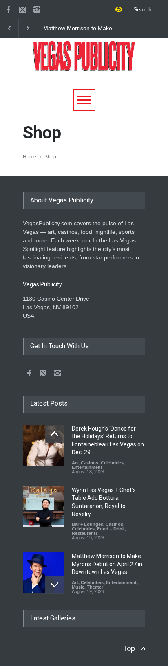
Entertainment (87, 467)
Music (78, 587)
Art (75, 462)
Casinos (89, 462)
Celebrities (112, 462)
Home (29, 157)
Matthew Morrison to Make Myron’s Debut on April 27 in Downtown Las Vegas (79, 28)
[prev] (54, 434)
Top (129, 648)
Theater (95, 587)
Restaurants (85, 533)
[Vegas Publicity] (84, 62)
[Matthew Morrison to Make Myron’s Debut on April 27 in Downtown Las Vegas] (43, 572)
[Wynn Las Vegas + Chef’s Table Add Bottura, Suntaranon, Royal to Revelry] (43, 506)
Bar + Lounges (87, 524)
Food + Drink (111, 528)
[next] (54, 585)
